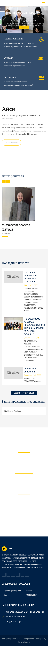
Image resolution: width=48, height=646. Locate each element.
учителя (29, 590)
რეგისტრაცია (11, 142)
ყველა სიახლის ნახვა (24, 393)
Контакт (7, 595)
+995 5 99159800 (15, 616)
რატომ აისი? (31, 595)
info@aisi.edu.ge (13, 621)
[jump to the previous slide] (4, 20)
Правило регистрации (12, 590)
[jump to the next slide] (44, 20)
